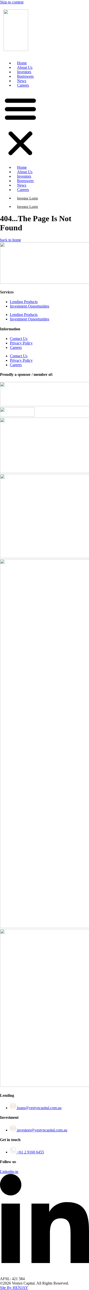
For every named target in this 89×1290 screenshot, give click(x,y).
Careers (23, 85)
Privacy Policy (21, 343)
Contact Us (18, 338)
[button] (20, 126)
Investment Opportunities (29, 306)
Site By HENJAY (14, 1288)
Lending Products (24, 302)
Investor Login (27, 198)
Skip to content (11, 2)
